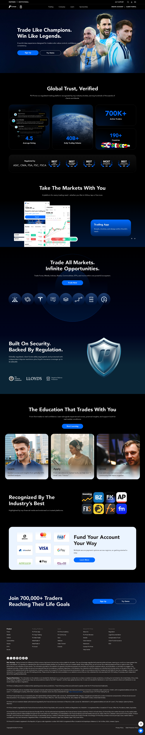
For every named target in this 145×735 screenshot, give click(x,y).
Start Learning (72, 426)
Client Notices (87, 641)
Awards (85, 638)
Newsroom (86, 643)
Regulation (112, 632)
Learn (72, 7)
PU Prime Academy (63, 632)
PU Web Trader (36, 638)
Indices (9, 638)
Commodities (10, 641)
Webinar (60, 641)
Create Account (117, 7)
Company (62, 7)
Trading (50, 7)
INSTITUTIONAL (24, 2)
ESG (110, 643)
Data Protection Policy (132, 728)
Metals (9, 635)
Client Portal (131, 7)
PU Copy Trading (37, 635)
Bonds (8, 649)
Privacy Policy (119, 728)
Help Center (86, 649)
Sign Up (28, 53)
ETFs (8, 646)
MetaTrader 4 (36, 643)
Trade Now (72, 283)
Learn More (84, 560)
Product (9, 629)
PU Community (62, 635)
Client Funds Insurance (115, 641)
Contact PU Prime (88, 646)
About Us (85, 632)
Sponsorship (84, 7)
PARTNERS (12, 2)
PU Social (34, 646)
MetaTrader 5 (36, 641)
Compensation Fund (114, 638)
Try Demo (50, 53)
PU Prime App (36, 632)
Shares (9, 643)
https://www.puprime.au (75, 692)
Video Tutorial (61, 643)
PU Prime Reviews (88, 635)
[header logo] (15, 7)
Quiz (59, 638)
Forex (8, 632)
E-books (60, 646)
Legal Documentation (115, 635)
